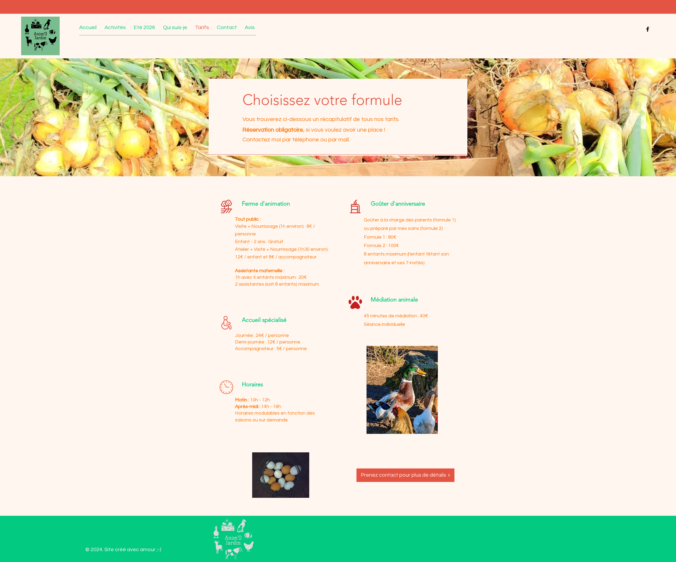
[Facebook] (647, 29)
